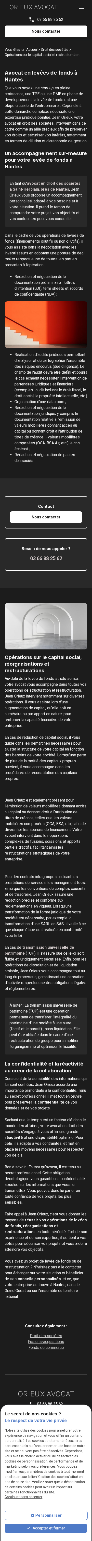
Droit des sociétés (46, 1335)
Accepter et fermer (48, 1528)
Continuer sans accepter (23, 1497)
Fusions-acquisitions (46, 1341)
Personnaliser (48, 1515)
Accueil (32, 50)
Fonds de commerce (46, 1347)
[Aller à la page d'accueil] (34, 7)
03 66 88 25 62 (50, 19)
